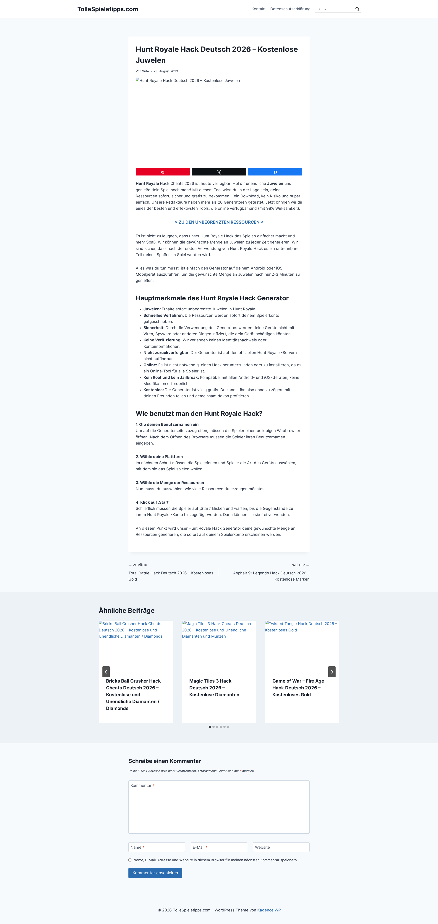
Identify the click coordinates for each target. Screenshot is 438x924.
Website (262, 847)
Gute (145, 71)
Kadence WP (269, 910)
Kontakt (259, 9)
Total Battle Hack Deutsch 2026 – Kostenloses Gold (170, 572)
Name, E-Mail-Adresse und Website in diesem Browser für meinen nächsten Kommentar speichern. (215, 860)
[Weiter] (332, 671)
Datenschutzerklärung (290, 9)
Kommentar (142, 785)
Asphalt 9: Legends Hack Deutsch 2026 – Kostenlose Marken (271, 572)
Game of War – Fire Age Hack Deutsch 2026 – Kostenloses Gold (298, 687)
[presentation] (136, 645)
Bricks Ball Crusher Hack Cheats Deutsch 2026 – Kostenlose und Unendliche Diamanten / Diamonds (133, 694)
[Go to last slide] (106, 671)
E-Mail (200, 847)
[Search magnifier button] (357, 9)
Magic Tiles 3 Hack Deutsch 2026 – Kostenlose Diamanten (214, 687)
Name (137, 847)
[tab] (210, 727)
